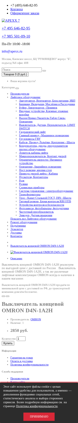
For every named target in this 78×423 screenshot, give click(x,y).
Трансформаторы (30, 194)
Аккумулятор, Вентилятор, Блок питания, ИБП (47, 100)
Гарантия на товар (21, 357)
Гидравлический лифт (32, 131)
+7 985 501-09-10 (16, 36)
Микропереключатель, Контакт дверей (42, 156)
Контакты (16, 236)
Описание (16, 258)
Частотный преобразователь (36, 211)
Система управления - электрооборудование (46, 191)
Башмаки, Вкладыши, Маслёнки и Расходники (47, 104)
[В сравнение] (7, 296)
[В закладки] (3, 296)
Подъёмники (18, 225)
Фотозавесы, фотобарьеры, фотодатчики (44, 208)
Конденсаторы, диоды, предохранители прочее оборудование (43, 147)
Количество (9, 338)
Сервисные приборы (31, 187)
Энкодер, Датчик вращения (35, 215)
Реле (21, 180)
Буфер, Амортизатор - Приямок (38, 107)
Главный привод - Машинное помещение (44, 135)
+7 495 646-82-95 (16, 28)
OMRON (36, 319)
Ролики (23, 184)
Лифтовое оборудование (25, 97)
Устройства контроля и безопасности (41, 204)
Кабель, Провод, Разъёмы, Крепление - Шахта (47, 142)
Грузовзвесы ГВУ (30, 138)
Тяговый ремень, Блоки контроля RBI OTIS (45, 201)
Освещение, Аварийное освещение (40, 166)
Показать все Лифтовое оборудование (33, 218)
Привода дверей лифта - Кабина (38, 173)
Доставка (16, 232)
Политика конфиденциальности (29, 364)
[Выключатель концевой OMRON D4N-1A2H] (38, 252)
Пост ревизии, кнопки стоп (35, 170)
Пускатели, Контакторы (33, 177)
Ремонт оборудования (23, 222)
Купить (8, 343)
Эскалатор (16, 229)
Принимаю (39, 416)
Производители (19, 93)
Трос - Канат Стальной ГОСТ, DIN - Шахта (45, 197)
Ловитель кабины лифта (33, 152)
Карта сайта (17, 381)
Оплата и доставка (21, 361)
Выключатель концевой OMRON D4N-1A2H (37, 245)
